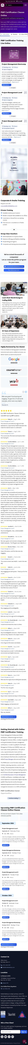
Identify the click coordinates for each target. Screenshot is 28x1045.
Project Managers (9, 759)
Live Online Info (6, 988)
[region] (14, 400)
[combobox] (14, 5)
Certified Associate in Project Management (14, 775)
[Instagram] (12, 1037)
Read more (15, 82)
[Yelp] (2, 1037)
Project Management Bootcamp (11, 850)
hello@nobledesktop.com (8, 967)
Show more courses (8, 944)
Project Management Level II (7, 421)
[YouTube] (5, 1037)
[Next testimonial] (26, 392)
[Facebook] (9, 1037)
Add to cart (6, 845)
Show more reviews (8, 717)
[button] (24, 1041)
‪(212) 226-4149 (14, 270)
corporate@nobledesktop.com (9, 206)
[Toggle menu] (25, 5)
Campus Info (5, 983)
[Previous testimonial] (23, 392)
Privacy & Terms (16, 1043)
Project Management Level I (7, 433)
